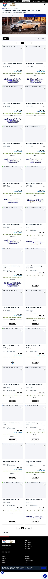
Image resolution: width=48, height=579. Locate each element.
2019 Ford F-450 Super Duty (34, 63)
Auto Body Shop (28, 546)
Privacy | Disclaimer (29, 560)
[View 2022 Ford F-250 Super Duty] (35, 451)
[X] (9, 552)
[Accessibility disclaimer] (2, 572)
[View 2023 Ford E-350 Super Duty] (35, 94)
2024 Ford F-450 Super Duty (11, 266)
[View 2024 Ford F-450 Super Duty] (12, 256)
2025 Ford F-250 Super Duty (12, 461)
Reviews (3, 560)
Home (3, 8)
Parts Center (27, 548)
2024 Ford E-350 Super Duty (12, 63)
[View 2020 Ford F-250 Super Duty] (12, 413)
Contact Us (4, 556)
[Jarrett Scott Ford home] (10, 5)
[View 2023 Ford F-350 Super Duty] (12, 297)
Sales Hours (27, 540)
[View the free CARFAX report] (35, 286)
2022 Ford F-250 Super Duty (34, 462)
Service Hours (28, 542)
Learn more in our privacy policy (25, 568)
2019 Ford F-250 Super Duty (34, 266)
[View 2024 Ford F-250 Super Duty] (12, 336)
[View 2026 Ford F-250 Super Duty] (12, 174)
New (13, 15)
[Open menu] (44, 4)
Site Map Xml (27, 558)
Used (6, 8)
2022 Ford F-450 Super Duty (34, 225)
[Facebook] (3, 552)
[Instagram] (6, 552)
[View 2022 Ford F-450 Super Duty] (35, 215)
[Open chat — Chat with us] (45, 576)
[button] (12, 80)
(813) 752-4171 (6, 548)
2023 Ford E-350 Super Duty (35, 103)
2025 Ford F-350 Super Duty (34, 183)
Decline (37, 568)
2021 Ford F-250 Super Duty (34, 308)
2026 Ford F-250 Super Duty (12, 183)
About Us (4, 558)
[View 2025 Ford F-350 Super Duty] (35, 174)
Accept (43, 568)
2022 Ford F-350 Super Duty (34, 385)
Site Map (27, 556)
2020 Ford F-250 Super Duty (11, 423)
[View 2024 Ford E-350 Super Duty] (12, 53)
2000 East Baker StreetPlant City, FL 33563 (6, 546)
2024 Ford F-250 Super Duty (11, 346)
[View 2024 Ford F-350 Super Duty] (12, 215)
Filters (6, 38)
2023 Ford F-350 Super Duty (12, 307)
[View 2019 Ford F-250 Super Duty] (35, 256)
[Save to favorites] (22, 48)
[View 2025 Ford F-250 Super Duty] (12, 451)
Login (26, 562)
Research (4, 562)
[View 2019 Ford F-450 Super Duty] (35, 53)
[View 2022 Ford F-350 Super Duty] (35, 375)
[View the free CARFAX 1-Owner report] (12, 362)
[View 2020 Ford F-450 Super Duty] (35, 134)
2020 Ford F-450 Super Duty (34, 143)
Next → (29, 42)
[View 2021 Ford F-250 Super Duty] (35, 297)
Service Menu (28, 544)
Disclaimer (5, 532)
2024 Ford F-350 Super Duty (12, 224)
